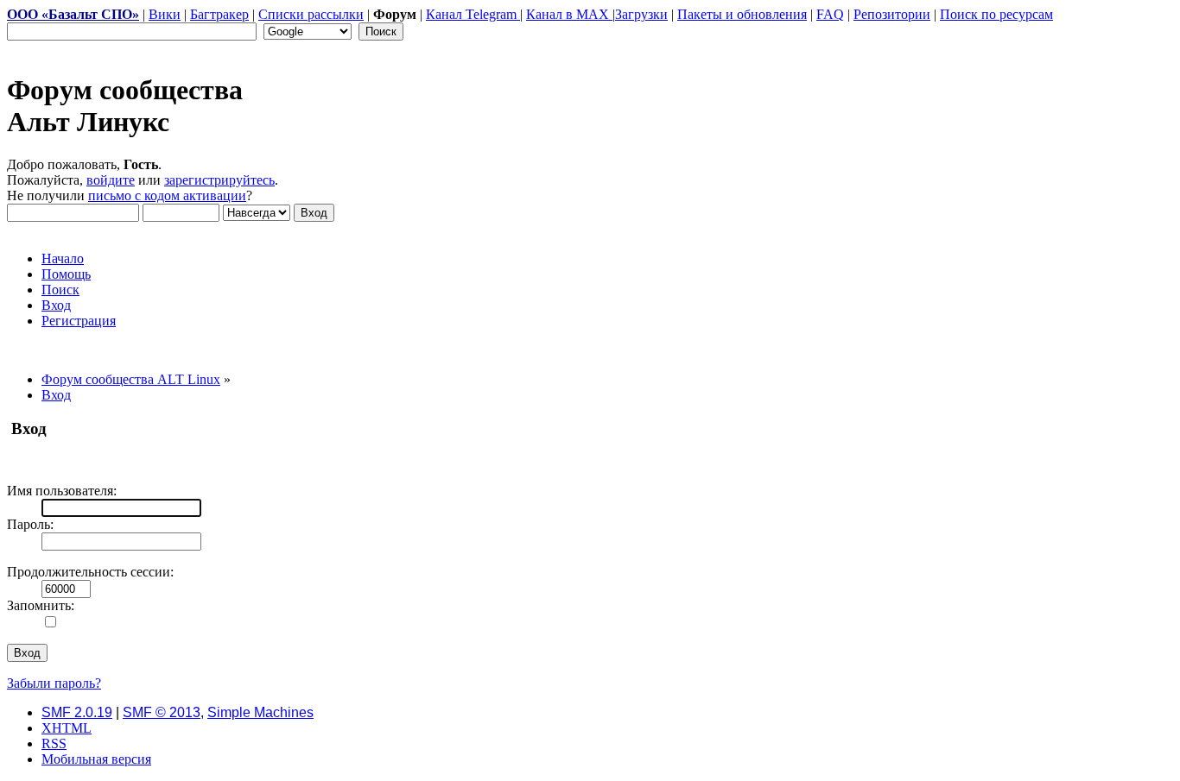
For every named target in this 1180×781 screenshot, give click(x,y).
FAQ (830, 14)
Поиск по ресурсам (996, 14)
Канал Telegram (473, 14)
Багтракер (219, 14)
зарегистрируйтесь (219, 180)
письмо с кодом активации (167, 195)
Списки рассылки (311, 14)
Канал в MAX (569, 14)
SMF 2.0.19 (76, 712)
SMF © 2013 (161, 712)
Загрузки (641, 14)
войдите (110, 180)
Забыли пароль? (54, 683)
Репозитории (891, 14)
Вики (165, 14)
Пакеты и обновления (742, 14)
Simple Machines (260, 712)
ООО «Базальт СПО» (73, 14)
